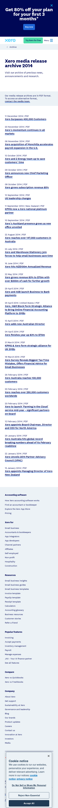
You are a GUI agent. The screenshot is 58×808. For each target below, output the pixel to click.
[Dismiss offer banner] (51, 5)
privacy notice (25, 779)
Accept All (29, 803)
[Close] (48, 756)
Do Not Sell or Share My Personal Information (29, 786)
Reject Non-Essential (29, 795)
